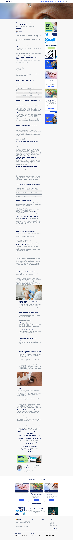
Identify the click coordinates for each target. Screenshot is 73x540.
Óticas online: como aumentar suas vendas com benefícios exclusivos (51, 100)
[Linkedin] (38, 465)
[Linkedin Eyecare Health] (54, 528)
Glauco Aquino (27, 466)
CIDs (41, 1)
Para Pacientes (52, 1)
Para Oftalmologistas (46, 1)
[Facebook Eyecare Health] (50, 528)
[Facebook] (36, 465)
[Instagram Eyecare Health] (52, 528)
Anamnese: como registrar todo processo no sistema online (51, 494)
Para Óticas (62, 1)
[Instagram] (37, 465)
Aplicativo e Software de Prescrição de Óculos (51, 80)
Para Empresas (57, 1)
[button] (36, 503)
